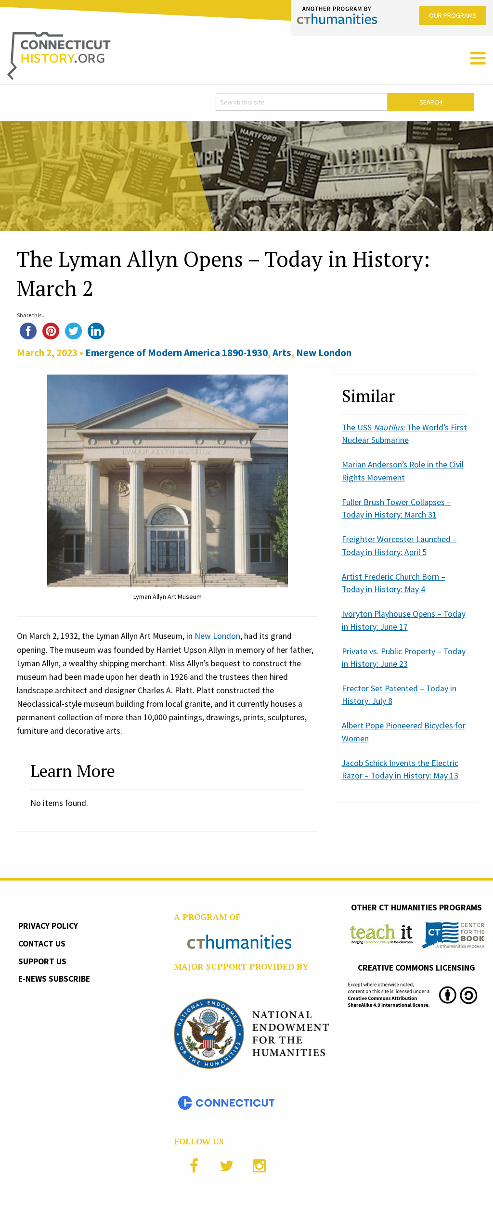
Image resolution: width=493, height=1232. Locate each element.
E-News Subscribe (54, 978)
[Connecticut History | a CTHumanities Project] (59, 55)
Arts (281, 352)
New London (323, 352)
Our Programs (453, 15)
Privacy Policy (48, 926)
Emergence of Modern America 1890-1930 (176, 352)
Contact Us (41, 943)
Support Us (42, 961)
